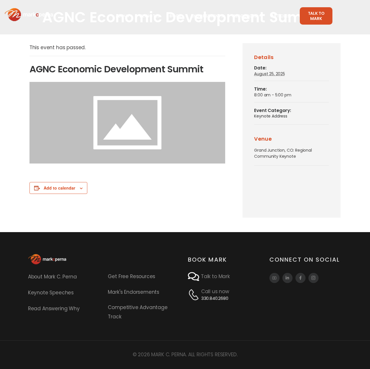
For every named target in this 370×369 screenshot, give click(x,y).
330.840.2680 (214, 298)
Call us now (215, 291)
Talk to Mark (215, 276)
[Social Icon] (274, 278)
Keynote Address (270, 116)
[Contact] (194, 276)
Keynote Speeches (51, 292)
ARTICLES (280, 16)
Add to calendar (59, 188)
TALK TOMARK (316, 15)
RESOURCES (245, 16)
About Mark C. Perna (52, 276)
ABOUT (123, 16)
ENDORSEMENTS (207, 16)
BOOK (175, 16)
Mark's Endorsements (133, 292)
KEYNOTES (150, 16)
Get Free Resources (131, 276)
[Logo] (28, 14)
